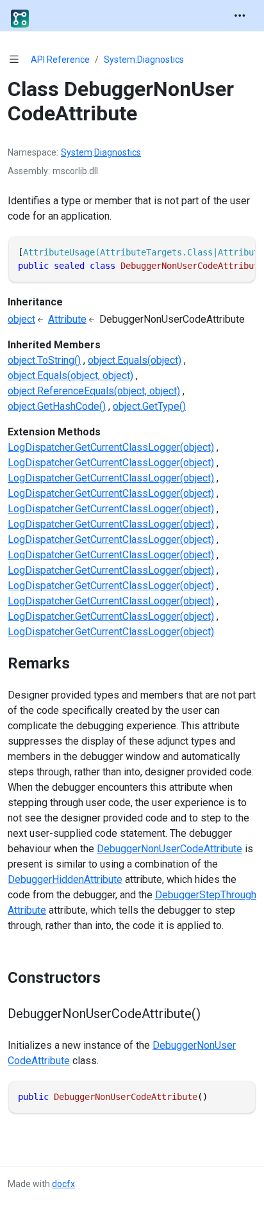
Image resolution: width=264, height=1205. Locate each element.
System (76, 152)
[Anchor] (80, 663)
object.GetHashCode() (57, 406)
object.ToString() (44, 360)
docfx (63, 1184)
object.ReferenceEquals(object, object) (94, 391)
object (21, 319)
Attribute (67, 319)
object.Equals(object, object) (70, 375)
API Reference (60, 59)
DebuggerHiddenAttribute (65, 879)
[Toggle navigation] (239, 15)
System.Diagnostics (144, 59)
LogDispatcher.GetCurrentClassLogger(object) (111, 447)
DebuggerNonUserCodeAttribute (169, 849)
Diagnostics (117, 152)
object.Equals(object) (134, 360)
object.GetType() (149, 406)
